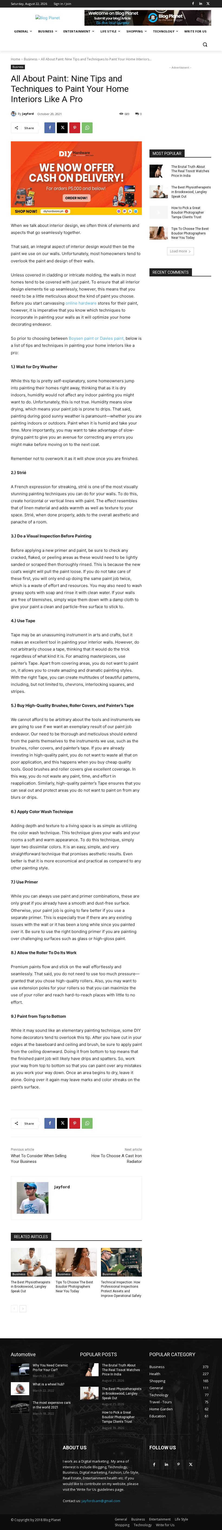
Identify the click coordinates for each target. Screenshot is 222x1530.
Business (30, 59)
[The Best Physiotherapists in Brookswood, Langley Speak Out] (31, 1262)
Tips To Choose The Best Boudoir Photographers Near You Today (74, 1286)
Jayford (28, 114)
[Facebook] (193, 4)
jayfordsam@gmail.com (101, 1500)
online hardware (81, 303)
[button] (204, 44)
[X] (208, 4)
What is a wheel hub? (48, 1384)
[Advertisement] (180, 97)
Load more (178, 251)
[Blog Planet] (47, 18)
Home (15, 59)
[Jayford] (14, 113)
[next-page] (22, 1308)
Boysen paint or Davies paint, (97, 338)
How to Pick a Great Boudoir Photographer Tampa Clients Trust (187, 212)
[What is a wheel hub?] (20, 1388)
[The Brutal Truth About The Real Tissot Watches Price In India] (158, 171)
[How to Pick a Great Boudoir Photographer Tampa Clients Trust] (158, 212)
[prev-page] (14, 1308)
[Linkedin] (200, 4)
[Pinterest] (74, 127)
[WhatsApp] (87, 127)
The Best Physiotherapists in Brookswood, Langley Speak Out (30, 1286)
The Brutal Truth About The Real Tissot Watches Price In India (190, 171)
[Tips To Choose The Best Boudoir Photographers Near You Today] (76, 1262)
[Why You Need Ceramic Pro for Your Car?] (20, 1369)
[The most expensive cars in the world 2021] (20, 1407)
